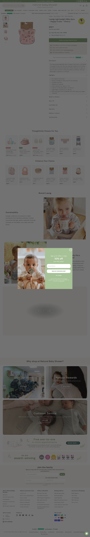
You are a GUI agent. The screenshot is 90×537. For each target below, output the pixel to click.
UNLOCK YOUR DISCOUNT (59, 271)
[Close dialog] (70, 250)
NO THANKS (59, 275)
